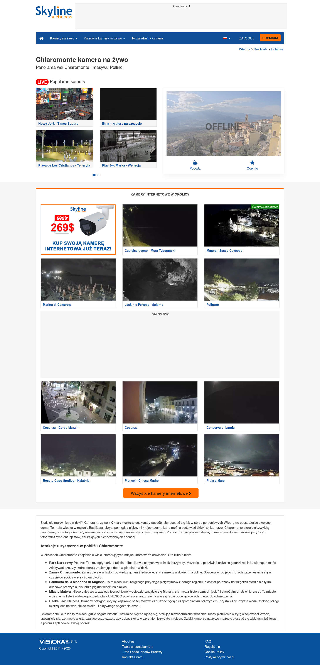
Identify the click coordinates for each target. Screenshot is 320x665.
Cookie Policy (214, 651)
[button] (227, 37)
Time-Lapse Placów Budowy (142, 651)
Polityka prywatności (219, 657)
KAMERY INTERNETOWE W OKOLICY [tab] (160, 194)
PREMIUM (270, 37)
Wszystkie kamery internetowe (160, 493)
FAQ (208, 641)
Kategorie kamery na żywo (103, 38)
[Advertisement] (181, 19)
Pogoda (195, 168)
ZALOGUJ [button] (246, 38)
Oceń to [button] (252, 168)
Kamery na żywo (62, 38)
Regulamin (212, 646)
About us (128, 641)
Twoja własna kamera (147, 38)
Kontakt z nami (132, 657)
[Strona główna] (41, 37)
